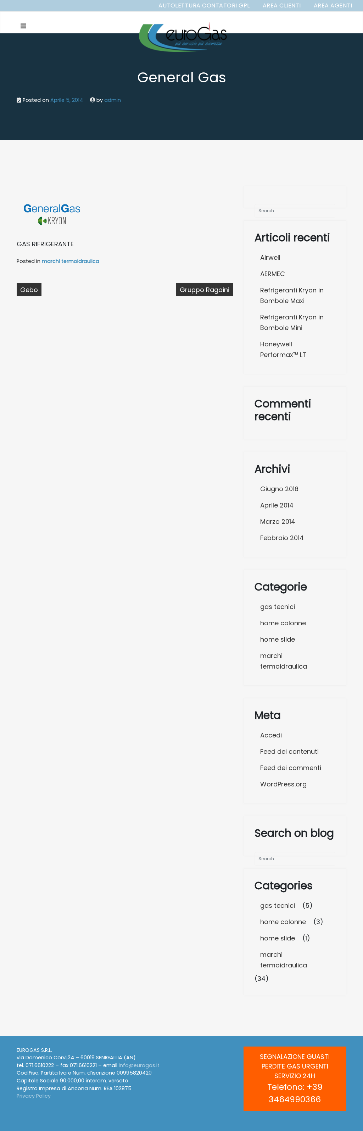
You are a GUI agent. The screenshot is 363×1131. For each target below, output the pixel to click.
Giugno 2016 (279, 488)
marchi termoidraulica (70, 261)
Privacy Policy (34, 1095)
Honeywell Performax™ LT (283, 349)
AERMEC (272, 273)
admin (112, 100)
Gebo (29, 289)
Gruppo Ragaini (204, 289)
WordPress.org (283, 784)
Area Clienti (282, 5)
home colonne (283, 623)
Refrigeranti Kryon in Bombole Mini (292, 322)
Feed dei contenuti (289, 751)
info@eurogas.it (139, 1065)
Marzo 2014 (277, 521)
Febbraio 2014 (282, 537)
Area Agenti (333, 5)
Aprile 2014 (277, 505)
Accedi (271, 735)
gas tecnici (277, 606)
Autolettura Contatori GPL (204, 5)
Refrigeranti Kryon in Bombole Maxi (292, 295)
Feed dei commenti (290, 767)
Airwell (270, 257)
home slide (277, 639)
